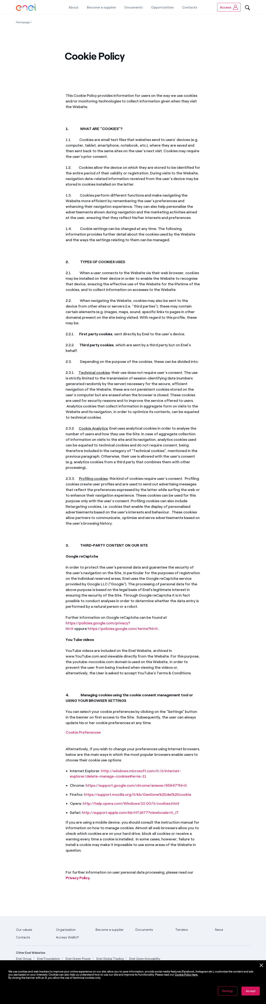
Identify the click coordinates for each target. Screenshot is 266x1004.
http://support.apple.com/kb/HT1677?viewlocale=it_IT (130, 812)
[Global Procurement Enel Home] (26, 7)
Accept (250, 991)
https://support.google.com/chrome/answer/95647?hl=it (136, 785)
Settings (227, 991)
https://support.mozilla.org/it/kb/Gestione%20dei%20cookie (137, 794)
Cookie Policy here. (186, 974)
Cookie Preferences (83, 732)
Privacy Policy (78, 878)
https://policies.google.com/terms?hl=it (123, 628)
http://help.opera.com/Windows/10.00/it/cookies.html (131, 803)
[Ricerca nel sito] (247, 7)
